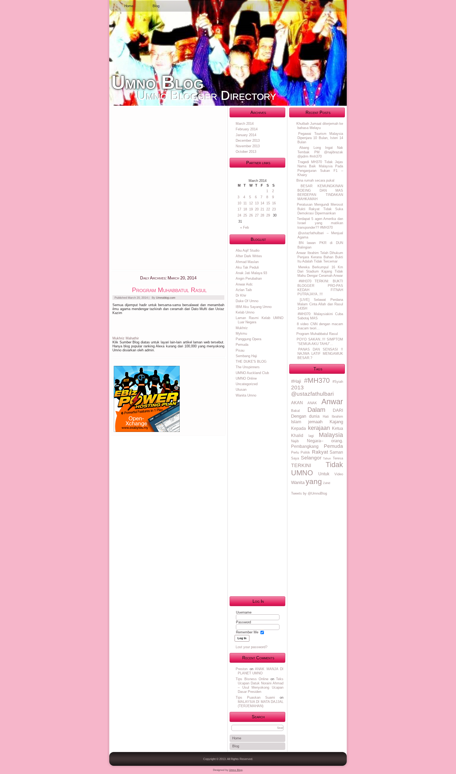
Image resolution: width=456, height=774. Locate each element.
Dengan (298, 416)
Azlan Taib (244, 290)
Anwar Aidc (244, 284)
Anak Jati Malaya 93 (251, 273)
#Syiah (337, 382)
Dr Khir (241, 295)
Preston (242, 669)
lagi (311, 436)
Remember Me (247, 632)
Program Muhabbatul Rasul (169, 289)
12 (251, 203)
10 (239, 203)
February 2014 (247, 129)
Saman (336, 452)
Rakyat (320, 452)
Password (243, 622)
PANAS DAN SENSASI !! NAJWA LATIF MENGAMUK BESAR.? (320, 353)
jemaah (315, 421)
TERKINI (301, 465)
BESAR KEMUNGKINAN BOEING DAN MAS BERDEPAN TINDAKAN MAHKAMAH (320, 192)
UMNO (302, 473)
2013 (297, 387)
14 (262, 203)
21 (262, 209)
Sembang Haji (246, 356)
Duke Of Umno (247, 301)
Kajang (336, 421)
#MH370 (317, 380)
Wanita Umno (246, 395)
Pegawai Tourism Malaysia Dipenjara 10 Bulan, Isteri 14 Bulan (320, 138)
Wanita (298, 482)
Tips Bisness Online (252, 679)
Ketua (337, 428)
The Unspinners (248, 367)
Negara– (315, 441)
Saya (295, 458)
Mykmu (241, 333)
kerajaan (319, 428)
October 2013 (246, 152)
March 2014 (245, 124)
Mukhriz (242, 328)
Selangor (311, 457)
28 (262, 215)
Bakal (295, 411)
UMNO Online (246, 378)
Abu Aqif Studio (247, 250)
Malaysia (331, 434)
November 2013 (248, 146)
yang (314, 481)
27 (257, 215)
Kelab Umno (245, 312)
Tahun (327, 458)
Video (338, 474)
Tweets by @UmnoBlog (309, 493)
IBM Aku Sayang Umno (254, 307)
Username (243, 612)
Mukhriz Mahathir (125, 338)
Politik (305, 452)
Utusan (241, 389)
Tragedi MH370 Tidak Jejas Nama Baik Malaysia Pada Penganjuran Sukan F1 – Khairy (320, 168)
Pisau (240, 350)
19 (251, 209)
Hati (326, 416)
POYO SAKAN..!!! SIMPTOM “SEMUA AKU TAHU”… (320, 341)
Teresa (338, 458)
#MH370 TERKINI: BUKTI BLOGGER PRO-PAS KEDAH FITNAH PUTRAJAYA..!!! (320, 287)
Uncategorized (247, 384)
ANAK (312, 403)
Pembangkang (305, 446)
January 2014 (246, 135)
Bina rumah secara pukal (315, 180)
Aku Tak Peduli (247, 267)
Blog (156, 6)
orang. (337, 441)
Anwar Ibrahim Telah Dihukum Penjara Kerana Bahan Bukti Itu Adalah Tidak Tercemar (319, 257)
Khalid (297, 435)
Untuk (323, 474)
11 (245, 203)
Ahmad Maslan (247, 262)
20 (257, 209)
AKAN (297, 402)
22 (268, 209)
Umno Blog (157, 82)
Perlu (295, 452)
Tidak (334, 465)
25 (245, 215)
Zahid (326, 483)
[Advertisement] (152, 188)
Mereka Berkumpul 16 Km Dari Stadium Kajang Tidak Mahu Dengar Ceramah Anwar (320, 271)
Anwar (332, 401)
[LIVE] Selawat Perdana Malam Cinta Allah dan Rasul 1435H (320, 304)
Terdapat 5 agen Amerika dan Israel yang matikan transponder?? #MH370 (320, 223)
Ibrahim (337, 416)
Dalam (316, 409)
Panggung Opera (248, 339)
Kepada (298, 428)
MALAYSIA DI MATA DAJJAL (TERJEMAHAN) (260, 704)
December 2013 (248, 140)
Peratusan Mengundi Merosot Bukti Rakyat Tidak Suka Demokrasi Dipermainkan (320, 208)
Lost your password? (251, 647)
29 (268, 215)
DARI (338, 410)
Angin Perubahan (249, 278)
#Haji (296, 381)
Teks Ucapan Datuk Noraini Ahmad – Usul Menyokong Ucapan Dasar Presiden (260, 685)
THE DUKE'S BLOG (251, 361)
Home (128, 6)
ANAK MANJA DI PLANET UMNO (260, 671)
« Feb (244, 227)
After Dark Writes (249, 256)
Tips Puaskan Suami (255, 697)
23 (274, 209)
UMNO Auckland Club (252, 373)
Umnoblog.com (165, 297)
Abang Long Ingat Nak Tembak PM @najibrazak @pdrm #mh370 (320, 152)
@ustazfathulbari (312, 394)
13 (257, 203)
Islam (296, 422)
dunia (314, 416)
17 (239, 209)
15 (268, 203)
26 (251, 215)
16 (274, 203)
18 (245, 209)
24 (239, 215)
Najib (295, 441)
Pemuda (242, 345)
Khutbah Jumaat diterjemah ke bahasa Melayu (319, 126)
